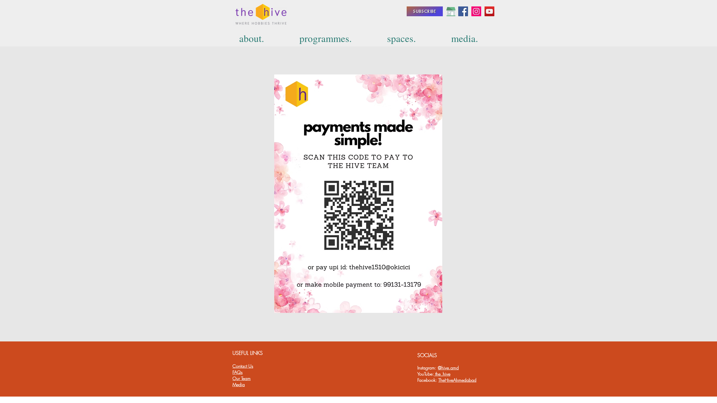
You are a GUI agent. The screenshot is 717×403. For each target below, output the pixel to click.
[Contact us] (451, 11)
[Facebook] (463, 11)
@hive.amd (448, 368)
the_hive (442, 374)
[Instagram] (476, 11)
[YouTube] (489, 11)
